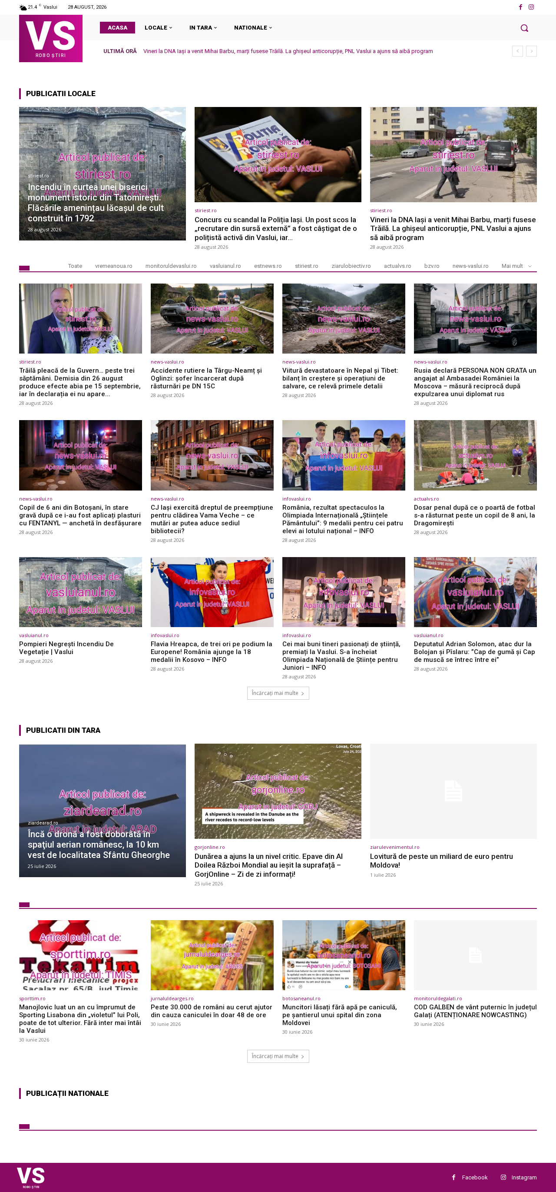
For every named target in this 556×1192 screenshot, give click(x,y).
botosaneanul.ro (301, 998)
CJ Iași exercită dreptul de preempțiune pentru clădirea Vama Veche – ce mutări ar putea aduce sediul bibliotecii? (212, 519)
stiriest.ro (38, 176)
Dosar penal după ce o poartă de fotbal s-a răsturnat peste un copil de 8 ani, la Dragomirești (474, 515)
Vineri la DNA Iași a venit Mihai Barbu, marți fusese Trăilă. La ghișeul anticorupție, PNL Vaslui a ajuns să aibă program (453, 228)
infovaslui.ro (296, 498)
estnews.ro (268, 266)
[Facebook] (520, 7)
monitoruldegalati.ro (438, 998)
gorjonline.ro (210, 847)
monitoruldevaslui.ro (171, 266)
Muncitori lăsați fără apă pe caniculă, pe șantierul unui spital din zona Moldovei (339, 1015)
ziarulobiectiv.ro (351, 266)
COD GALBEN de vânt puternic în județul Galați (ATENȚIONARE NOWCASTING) (475, 1011)
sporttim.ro (32, 998)
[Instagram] (531, 7)
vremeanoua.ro (113, 266)
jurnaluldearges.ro (172, 998)
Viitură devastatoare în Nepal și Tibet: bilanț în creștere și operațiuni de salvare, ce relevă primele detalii (340, 378)
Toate (75, 266)
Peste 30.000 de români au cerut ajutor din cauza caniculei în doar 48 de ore (211, 1011)
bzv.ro (432, 266)
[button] (524, 27)
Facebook (475, 1177)
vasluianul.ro (225, 266)
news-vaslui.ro (471, 266)
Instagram (524, 1177)
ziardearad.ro (43, 823)
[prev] (517, 51)
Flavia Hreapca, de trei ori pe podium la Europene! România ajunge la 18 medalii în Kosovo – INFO (211, 652)
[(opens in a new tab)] (102, 173)
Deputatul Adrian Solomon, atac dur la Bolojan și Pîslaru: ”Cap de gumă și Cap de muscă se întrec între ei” (474, 652)
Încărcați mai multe (275, 693)
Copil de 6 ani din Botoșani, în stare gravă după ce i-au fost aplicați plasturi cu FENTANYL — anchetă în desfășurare (80, 515)
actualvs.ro (397, 266)
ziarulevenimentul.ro (395, 847)
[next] (531, 51)
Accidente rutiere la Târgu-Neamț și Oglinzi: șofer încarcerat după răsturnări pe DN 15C (206, 378)
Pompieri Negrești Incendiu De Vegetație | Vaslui (66, 648)
